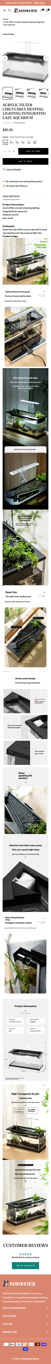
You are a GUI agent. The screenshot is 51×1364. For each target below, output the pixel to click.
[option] (25, 57)
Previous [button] (5, 58)
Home (5, 19)
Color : (18, 137)
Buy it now (25, 161)
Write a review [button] (25, 1265)
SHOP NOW (39, 3)
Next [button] (46, 58)
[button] (8, 123)
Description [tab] (11, 196)
